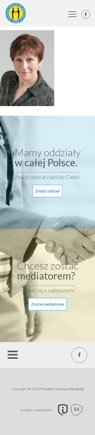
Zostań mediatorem (47, 304)
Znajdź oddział (47, 191)
